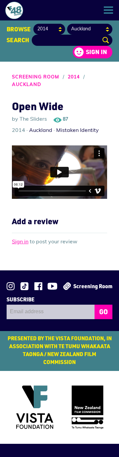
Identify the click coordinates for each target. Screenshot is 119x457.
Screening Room (35, 77)
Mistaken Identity (77, 130)
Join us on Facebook (38, 286)
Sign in (96, 52)
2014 (74, 77)
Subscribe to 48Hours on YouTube (52, 286)
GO (103, 311)
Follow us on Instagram (11, 286)
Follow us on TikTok (24, 286)
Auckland (26, 84)
